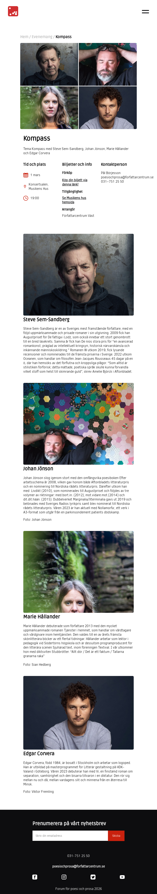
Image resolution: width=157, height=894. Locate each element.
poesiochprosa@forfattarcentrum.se (78, 866)
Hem (24, 37)
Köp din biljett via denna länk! (74, 182)
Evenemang (42, 37)
